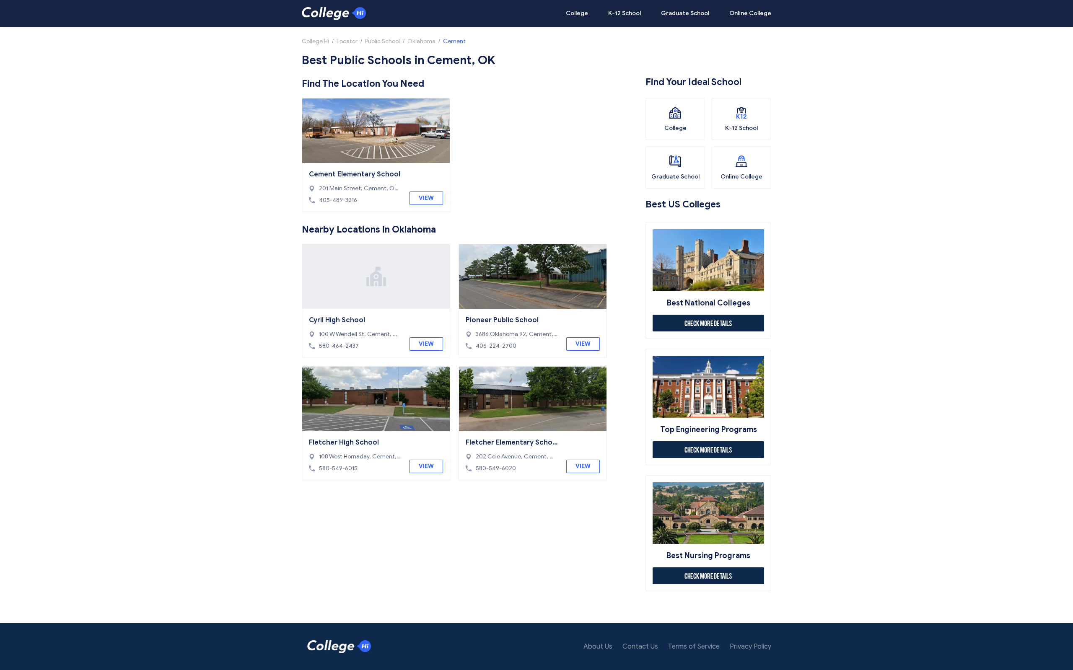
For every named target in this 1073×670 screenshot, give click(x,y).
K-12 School (624, 13)
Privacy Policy (750, 646)
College (577, 13)
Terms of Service (694, 646)
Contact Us (640, 646)
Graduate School (685, 13)
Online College (750, 13)
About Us (597, 646)
